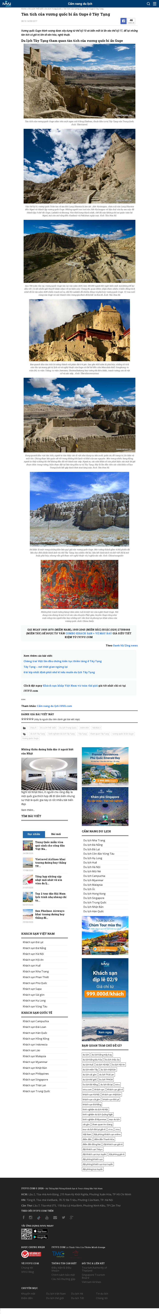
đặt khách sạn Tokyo (92, 1149)
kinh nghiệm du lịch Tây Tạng (62, 733)
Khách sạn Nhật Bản (35, 1068)
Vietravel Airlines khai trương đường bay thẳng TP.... (50, 863)
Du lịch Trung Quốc (53, 8)
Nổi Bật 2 (97, 727)
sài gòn (86, 1124)
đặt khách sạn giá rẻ (113, 1144)
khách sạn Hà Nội (91, 1094)
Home (23, 8)
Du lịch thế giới (55, 1298)
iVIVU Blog (27, 1272)
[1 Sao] (22, 719)
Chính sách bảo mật (63, 1275)
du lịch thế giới (89, 1079)
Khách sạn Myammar (35, 1062)
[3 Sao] (27, 719)
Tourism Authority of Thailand (94, 1269)
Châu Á (33, 727)
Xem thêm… (28, 810)
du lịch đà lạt (106, 1084)
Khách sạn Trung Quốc (36, 1091)
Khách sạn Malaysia (34, 1056)
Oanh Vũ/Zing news (125, 645)
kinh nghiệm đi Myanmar (94, 1119)
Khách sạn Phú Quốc (35, 983)
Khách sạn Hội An (33, 959)
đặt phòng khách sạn (93, 1159)
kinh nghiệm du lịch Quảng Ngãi (98, 1114)
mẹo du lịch (114, 1119)
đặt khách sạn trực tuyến (94, 1154)
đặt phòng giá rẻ (116, 1154)
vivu (118, 1129)
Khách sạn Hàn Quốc (35, 1033)
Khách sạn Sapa (32, 989)
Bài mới (56, 834)
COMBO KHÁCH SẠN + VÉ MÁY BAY (89, 633)
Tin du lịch (102, 1293)
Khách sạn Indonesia (35, 1044)
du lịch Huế (88, 1064)
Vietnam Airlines (91, 1282)
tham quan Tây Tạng (99, 733)
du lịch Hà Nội (102, 1064)
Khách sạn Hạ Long (34, 1000)
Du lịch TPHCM (106, 1079)
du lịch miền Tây (90, 1069)
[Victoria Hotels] (75, 1253)
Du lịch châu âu (112, 1059)
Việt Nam (87, 1134)
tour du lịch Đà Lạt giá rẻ (94, 1129)
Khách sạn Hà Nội (33, 954)
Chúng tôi (27, 1267)
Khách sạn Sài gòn (33, 994)
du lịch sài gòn (89, 1074)
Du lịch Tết (77, 1298)
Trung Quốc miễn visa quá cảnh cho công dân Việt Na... (50, 845)
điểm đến (87, 1139)
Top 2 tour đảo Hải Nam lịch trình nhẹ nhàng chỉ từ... (50, 897)
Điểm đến (84, 727)
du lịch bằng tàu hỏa (92, 1059)
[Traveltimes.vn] (105, 954)
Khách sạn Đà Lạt (33, 942)
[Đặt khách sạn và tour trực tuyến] (105, 785)
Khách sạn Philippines (36, 1073)
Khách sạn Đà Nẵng (34, 948)
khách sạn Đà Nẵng (92, 1104)
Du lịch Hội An (118, 1064)
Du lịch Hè (77, 1293)
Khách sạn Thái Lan (34, 1085)
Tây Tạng (82, 733)
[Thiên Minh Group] (58, 1253)
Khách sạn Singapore (35, 1079)
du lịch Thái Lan (106, 1074)
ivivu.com (87, 1089)
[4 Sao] (30, 719)
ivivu (117, 1084)
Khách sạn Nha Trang (36, 971)
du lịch (86, 1054)
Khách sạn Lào (31, 1050)
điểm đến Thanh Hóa (104, 1139)
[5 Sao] (32, 719)
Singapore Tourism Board (93, 1276)
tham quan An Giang (102, 1124)
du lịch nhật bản (108, 1069)
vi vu (110, 1129)
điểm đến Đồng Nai (92, 1144)
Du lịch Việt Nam (56, 1293)
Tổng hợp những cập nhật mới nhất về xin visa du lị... (48, 880)
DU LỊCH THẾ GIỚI (35, 8)
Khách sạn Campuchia (36, 1021)
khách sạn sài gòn (91, 1099)
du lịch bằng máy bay (102, 1054)
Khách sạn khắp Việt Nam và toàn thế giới (70, 685)
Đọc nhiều (34, 834)
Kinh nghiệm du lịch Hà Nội (95, 1109)
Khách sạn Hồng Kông (36, 1038)
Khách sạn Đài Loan (34, 1027)
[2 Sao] (25, 719)
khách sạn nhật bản (111, 1094)
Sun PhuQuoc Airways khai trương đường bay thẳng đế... (50, 914)
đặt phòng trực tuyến (93, 1169)
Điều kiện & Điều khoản (61, 1269)
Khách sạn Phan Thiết (36, 977)
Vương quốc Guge (30, 738)
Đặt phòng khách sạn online (107, 1134)
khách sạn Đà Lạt (111, 1099)
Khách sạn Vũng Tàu (35, 1006)
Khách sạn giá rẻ (115, 1089)
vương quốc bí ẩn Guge (123, 733)
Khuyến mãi (28, 1293)
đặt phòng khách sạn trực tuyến (98, 1164)
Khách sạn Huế (32, 965)
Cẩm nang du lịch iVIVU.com (54, 706)
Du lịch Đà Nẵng (90, 1084)
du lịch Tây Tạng (37, 733)
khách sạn (99, 1089)
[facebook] (123, 21)
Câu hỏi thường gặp (63, 1279)
